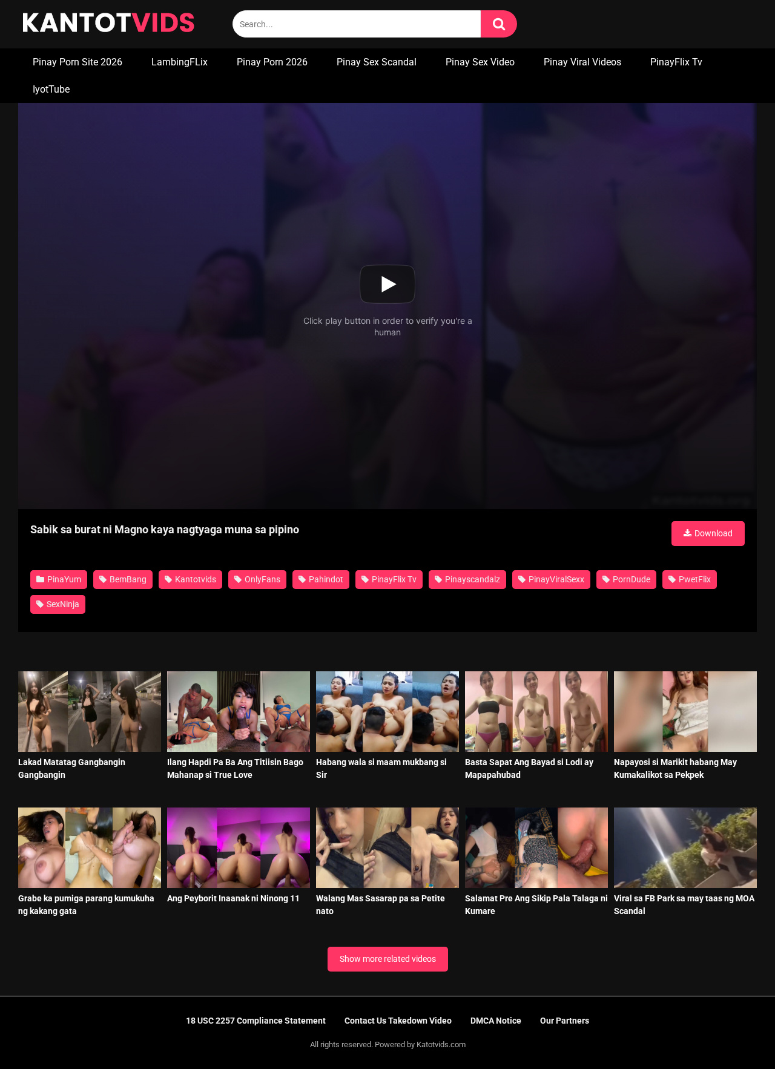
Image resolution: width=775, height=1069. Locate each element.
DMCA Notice (495, 1020)
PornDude (630, 579)
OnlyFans (261, 579)
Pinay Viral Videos (582, 62)
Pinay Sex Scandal (377, 62)
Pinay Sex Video (480, 62)
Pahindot (325, 579)
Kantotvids (194, 579)
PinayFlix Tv (676, 62)
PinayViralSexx (555, 579)
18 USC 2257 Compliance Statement (256, 1020)
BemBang (127, 579)
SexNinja (62, 604)
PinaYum (63, 579)
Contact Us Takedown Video (398, 1020)
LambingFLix (179, 62)
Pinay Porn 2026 (272, 62)
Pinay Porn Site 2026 (77, 62)
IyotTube (51, 89)
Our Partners (564, 1020)
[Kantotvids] (108, 24)
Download (713, 533)
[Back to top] (734, 1032)
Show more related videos (388, 959)
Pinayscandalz (471, 579)
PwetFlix (694, 579)
